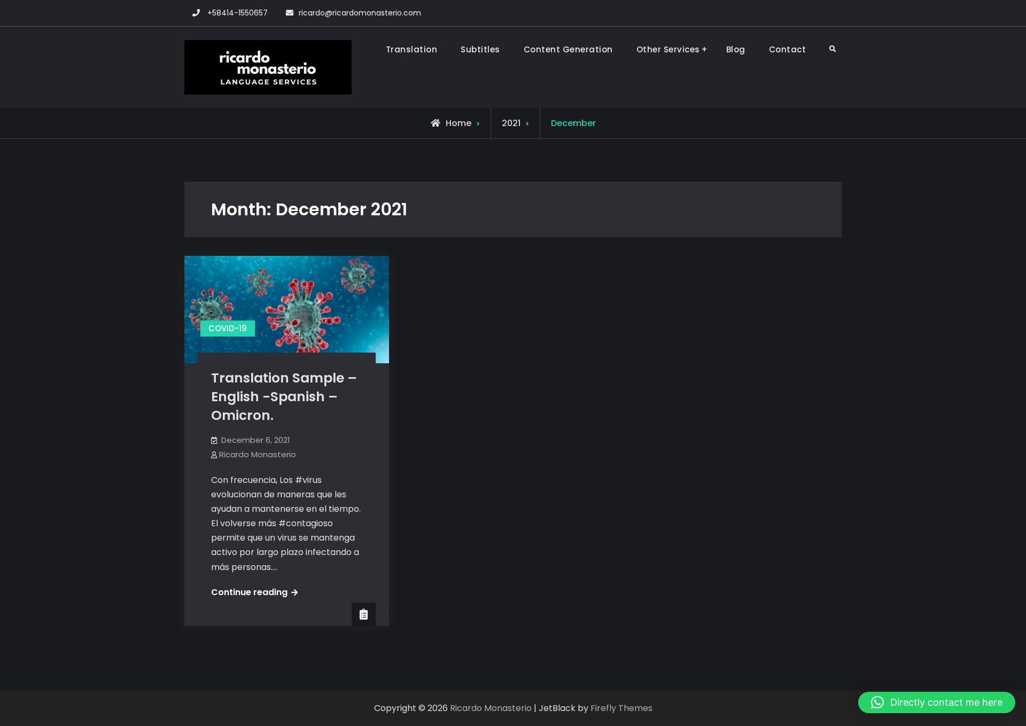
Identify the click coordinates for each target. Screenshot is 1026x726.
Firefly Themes (621, 708)
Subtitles (480, 49)
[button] (936, 702)
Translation (412, 49)
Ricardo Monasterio (257, 454)
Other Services (668, 49)
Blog (735, 49)
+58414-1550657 (237, 12)
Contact (787, 49)
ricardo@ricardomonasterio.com (360, 12)
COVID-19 (227, 328)
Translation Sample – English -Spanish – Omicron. (284, 397)
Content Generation (568, 49)
